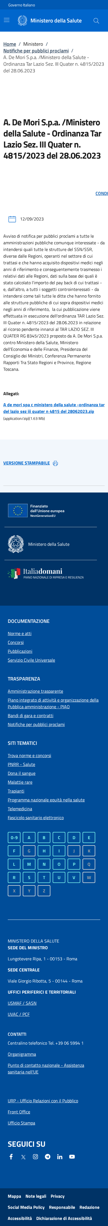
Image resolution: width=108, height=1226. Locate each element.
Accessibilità (20, 1218)
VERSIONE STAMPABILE (26, 463)
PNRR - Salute (21, 764)
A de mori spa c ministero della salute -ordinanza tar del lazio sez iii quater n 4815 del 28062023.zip (54, 408)
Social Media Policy (26, 1207)
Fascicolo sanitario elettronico (36, 817)
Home (9, 44)
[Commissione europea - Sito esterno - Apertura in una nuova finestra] (36, 510)
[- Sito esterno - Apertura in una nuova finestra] (72, 1156)
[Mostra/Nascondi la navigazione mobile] (6, 20)
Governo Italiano (21, 5)
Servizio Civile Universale (31, 660)
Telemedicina (20, 808)
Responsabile (62, 1207)
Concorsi (16, 642)
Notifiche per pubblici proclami (36, 50)
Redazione (89, 1207)
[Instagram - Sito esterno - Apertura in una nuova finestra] (35, 1156)
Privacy (58, 1196)
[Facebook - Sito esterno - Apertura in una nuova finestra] (11, 1156)
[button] (96, 20)
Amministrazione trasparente (35, 691)
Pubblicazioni (20, 651)
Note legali (35, 1196)
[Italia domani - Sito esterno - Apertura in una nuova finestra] (49, 573)
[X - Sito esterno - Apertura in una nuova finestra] (23, 1156)
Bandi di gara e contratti (30, 715)
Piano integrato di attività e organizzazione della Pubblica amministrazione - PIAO (53, 703)
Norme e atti (20, 633)
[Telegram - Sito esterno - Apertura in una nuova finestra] (47, 1156)
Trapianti (16, 791)
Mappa (14, 1196)
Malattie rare (20, 782)
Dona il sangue (21, 773)
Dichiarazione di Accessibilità (64, 1218)
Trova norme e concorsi (29, 755)
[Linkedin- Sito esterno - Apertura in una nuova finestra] (59, 1156)
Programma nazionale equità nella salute (46, 799)
